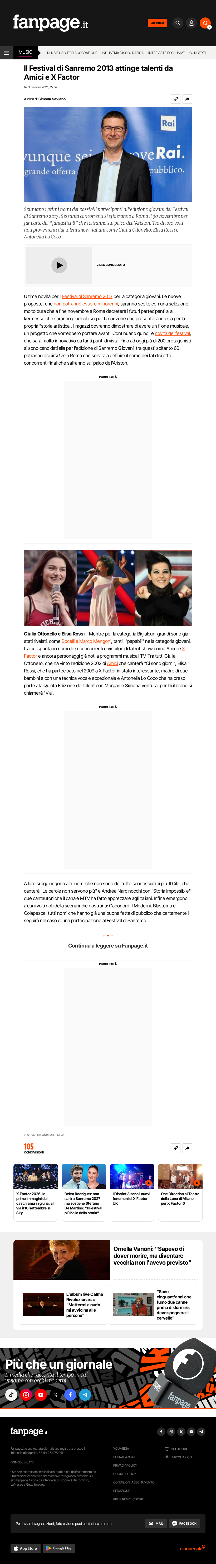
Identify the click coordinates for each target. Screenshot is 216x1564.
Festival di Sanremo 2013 (87, 296)
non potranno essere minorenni (86, 304)
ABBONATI (157, 23)
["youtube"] (41, 1395)
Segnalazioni (124, 1457)
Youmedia (121, 1448)
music (25, 52)
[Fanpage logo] (44, 23)
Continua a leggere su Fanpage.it (108, 946)
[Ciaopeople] (192, 1549)
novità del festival (172, 333)
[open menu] (6, 52)
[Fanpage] (29, 1432)
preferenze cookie (128, 1499)
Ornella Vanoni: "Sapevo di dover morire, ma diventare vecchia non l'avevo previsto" (153, 1255)
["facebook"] (70, 1395)
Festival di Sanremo (39, 1135)
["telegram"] (85, 1395)
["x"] (56, 1395)
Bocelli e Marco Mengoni (86, 641)
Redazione (121, 1491)
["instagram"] (26, 1395)
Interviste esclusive (166, 53)
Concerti (197, 53)
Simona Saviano (52, 99)
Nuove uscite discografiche (72, 53)
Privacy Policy (125, 1465)
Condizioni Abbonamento (134, 1482)
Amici (112, 663)
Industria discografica (123, 53)
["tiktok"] (11, 1395)
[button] (187, 99)
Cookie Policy (124, 1474)
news (61, 1135)
